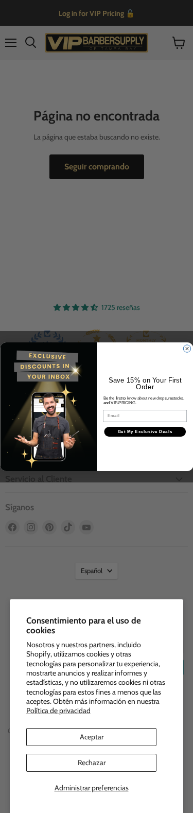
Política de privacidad (58, 710)
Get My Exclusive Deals (144, 431)
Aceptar (91, 736)
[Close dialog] (186, 348)
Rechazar (92, 762)
